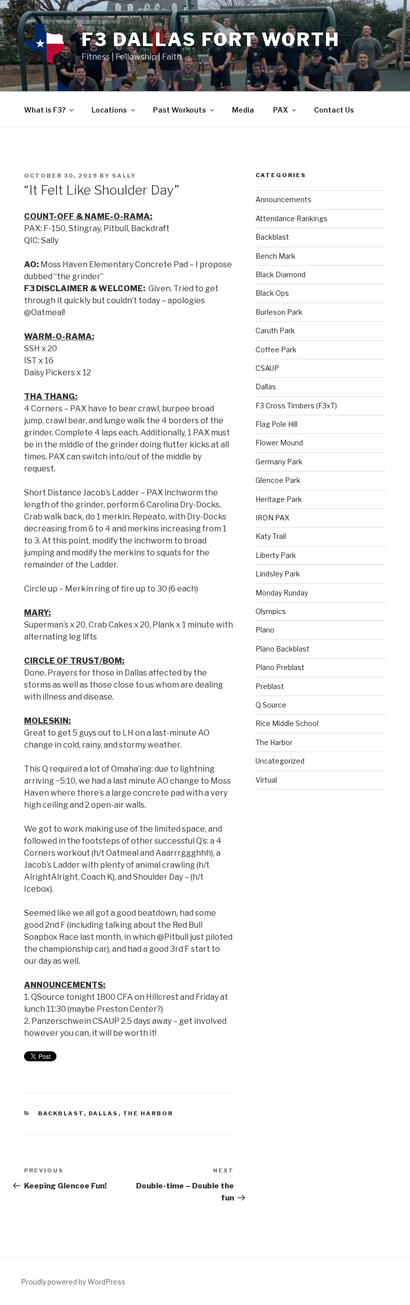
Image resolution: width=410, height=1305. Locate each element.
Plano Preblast (280, 667)
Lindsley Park (278, 573)
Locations (109, 110)
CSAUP (267, 368)
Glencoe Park (278, 480)
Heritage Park (279, 499)
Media (243, 110)
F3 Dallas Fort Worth (211, 40)
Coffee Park (276, 349)
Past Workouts (179, 110)
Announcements (284, 199)
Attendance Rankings (292, 218)
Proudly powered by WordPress (73, 1281)
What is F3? (45, 110)
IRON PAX (273, 517)
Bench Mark (276, 256)
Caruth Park (275, 330)
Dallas (103, 1113)
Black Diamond (281, 274)
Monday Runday (282, 592)
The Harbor (148, 1113)
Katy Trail (271, 536)
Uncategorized (280, 761)
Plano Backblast (283, 648)
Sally (124, 175)
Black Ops (272, 293)
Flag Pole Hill (277, 424)
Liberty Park (276, 555)
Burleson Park (279, 312)
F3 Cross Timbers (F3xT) (296, 405)
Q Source (271, 705)
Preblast (270, 686)
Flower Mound (279, 442)
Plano (265, 629)
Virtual (266, 780)
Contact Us (334, 110)
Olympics (271, 611)
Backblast (61, 1113)
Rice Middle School (287, 723)
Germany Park (279, 461)
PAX (280, 110)
